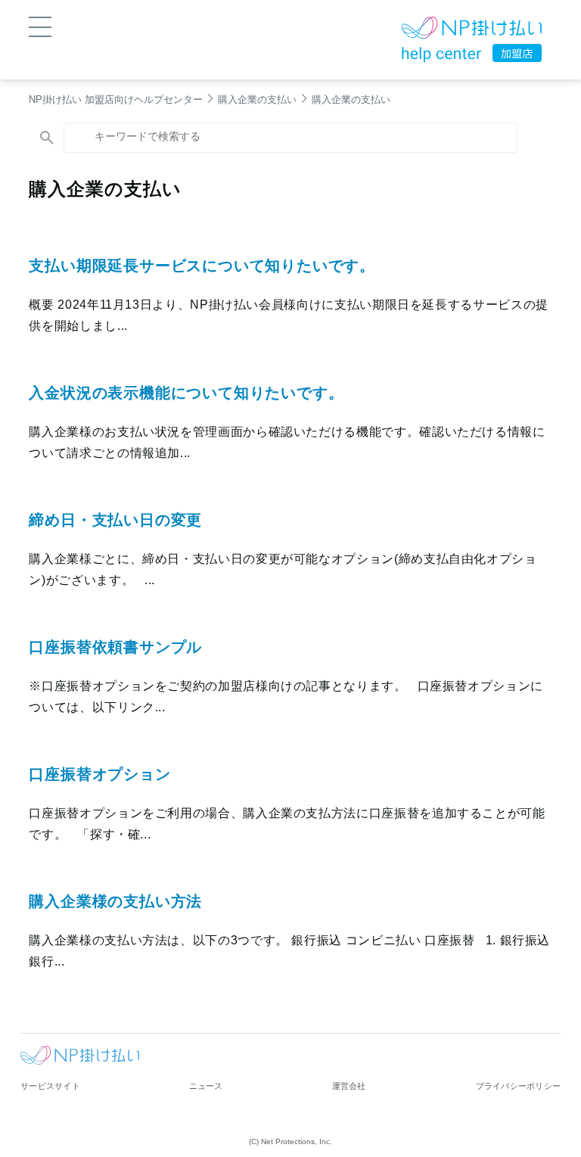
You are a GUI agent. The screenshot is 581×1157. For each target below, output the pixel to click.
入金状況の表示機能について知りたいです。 (186, 392)
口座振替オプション (99, 774)
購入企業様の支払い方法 (115, 901)
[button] (40, 26)
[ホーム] (472, 30)
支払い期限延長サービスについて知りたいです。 (202, 265)
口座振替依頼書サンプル (115, 647)
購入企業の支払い (257, 99)
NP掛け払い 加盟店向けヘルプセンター (116, 99)
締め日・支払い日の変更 (115, 520)
